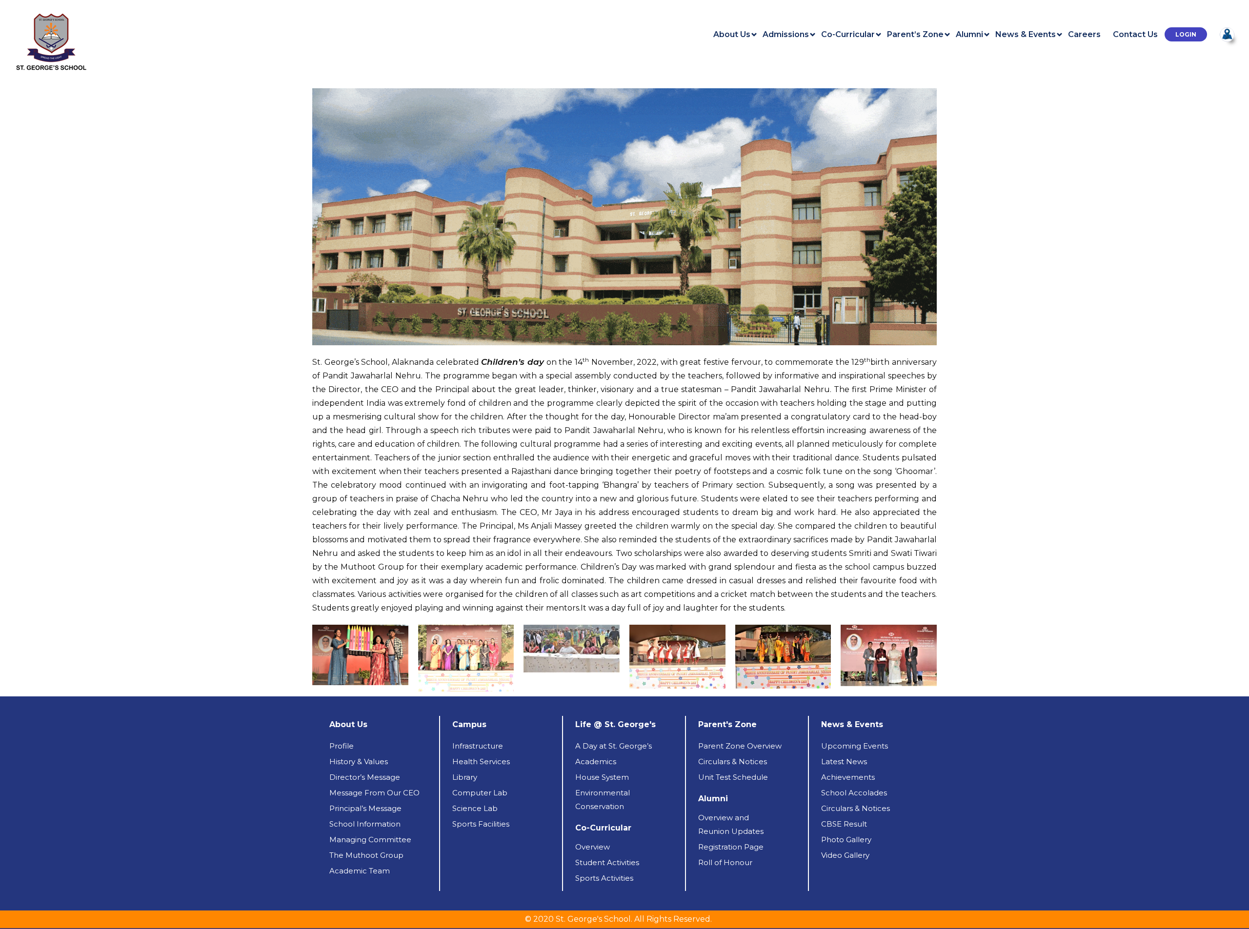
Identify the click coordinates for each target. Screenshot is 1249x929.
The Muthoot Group (366, 855)
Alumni (969, 35)
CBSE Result (844, 824)
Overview (592, 846)
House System (602, 777)
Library (464, 777)
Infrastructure (477, 746)
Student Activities (607, 862)
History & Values (358, 761)
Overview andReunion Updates (731, 824)
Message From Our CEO (374, 792)
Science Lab (475, 808)
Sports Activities (604, 878)
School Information (365, 824)
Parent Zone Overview (740, 746)
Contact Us (1135, 35)
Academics (595, 761)
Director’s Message (364, 777)
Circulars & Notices (732, 761)
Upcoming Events (854, 746)
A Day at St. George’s (613, 746)
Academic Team (359, 870)
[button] (1186, 34)
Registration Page (731, 846)
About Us (731, 35)
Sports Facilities (480, 824)
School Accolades (854, 792)
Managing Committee (370, 839)
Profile (341, 746)
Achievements (848, 777)
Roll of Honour (725, 862)
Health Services (481, 761)
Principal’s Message (365, 808)
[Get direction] (1227, 34)
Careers (1084, 35)
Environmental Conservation (602, 799)
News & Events (1025, 35)
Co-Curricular (848, 35)
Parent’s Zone (915, 35)
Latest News (844, 761)
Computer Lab (479, 792)
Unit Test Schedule (733, 777)
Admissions (786, 35)
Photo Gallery (846, 839)
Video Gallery (845, 855)
